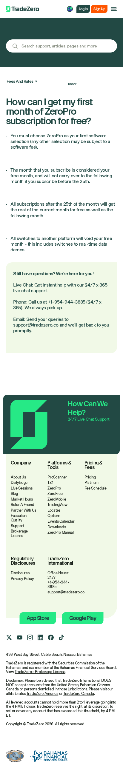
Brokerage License (19, 533)
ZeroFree (54, 493)
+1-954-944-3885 (58, 584)
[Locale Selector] (70, 9)
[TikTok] (61, 638)
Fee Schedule (95, 488)
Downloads (56, 527)
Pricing (90, 477)
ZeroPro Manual (60, 532)
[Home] (22, 9)
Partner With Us (23, 510)
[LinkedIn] (40, 638)
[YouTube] (19, 638)
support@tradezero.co (36, 325)
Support (17, 526)
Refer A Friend (22, 504)
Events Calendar (60, 521)
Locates (53, 510)
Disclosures (20, 573)
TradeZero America (42, 693)
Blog (14, 493)
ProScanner (57, 477)
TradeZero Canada (78, 693)
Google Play (82, 618)
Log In (83, 9)
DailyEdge (19, 482)
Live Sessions (22, 488)
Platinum (91, 482)
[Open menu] (114, 9)
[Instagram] (30, 638)
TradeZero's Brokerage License (40, 672)
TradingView (57, 504)
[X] (9, 638)
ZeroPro (54, 488)
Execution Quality (19, 517)
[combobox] (61, 46)
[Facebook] (51, 638)
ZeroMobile (56, 499)
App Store (38, 618)
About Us (18, 477)
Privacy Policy (22, 578)
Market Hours (22, 499)
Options (53, 515)
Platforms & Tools (59, 465)
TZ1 (50, 482)
